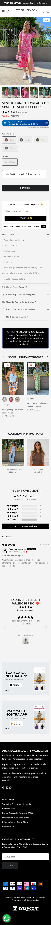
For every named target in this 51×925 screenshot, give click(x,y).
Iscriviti (10, 865)
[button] (9, 112)
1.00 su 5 (33, 496)
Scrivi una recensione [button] (25, 526)
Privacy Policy (8, 808)
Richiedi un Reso (10, 826)
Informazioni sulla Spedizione (15, 817)
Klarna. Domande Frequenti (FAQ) (18, 813)
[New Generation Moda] (25, 11)
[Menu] (3, 11)
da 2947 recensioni (26, 610)
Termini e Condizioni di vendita (16, 804)
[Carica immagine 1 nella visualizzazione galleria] (25, 51)
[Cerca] (9, 11)
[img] (8, 544)
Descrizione (8, 234)
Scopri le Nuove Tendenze (25, 357)
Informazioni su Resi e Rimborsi (16, 822)
